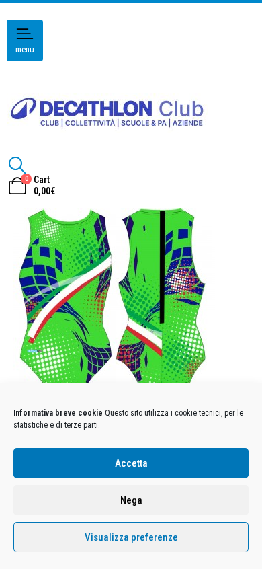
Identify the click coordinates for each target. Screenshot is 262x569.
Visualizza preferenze (131, 537)
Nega (131, 500)
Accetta (131, 463)
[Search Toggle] (17, 165)
